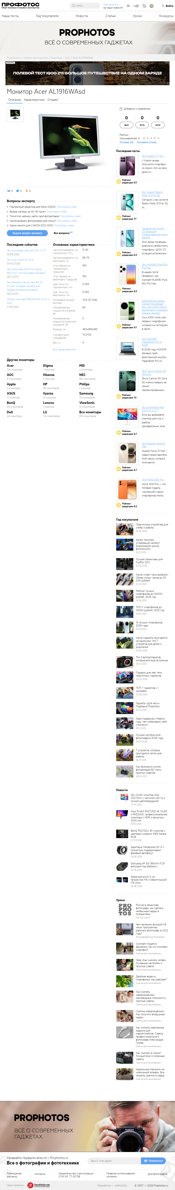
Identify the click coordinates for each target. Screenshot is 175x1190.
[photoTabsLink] (15, 114)
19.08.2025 (141, 613)
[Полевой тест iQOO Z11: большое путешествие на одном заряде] (127, 238)
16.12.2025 (141, 728)
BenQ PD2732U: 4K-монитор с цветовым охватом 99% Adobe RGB (148, 834)
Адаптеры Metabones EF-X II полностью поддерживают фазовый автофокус (147, 850)
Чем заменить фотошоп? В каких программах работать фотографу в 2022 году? (152, 929)
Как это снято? (143, 917)
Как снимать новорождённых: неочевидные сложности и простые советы (151, 996)
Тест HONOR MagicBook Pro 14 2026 (152, 342)
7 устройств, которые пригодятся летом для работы (149, 753)
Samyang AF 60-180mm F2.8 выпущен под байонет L (148, 865)
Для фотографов (157, 1174)
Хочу (157, 125)
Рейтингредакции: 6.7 (129, 469)
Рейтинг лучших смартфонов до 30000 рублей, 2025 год (149, 594)
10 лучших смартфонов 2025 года (149, 624)
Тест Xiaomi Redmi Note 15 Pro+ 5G (152, 194)
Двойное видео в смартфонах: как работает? (151, 978)
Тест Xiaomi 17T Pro (153, 156)
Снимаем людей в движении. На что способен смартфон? (151, 947)
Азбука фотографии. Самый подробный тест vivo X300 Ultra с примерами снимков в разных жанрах (154, 307)
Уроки (137, 16)
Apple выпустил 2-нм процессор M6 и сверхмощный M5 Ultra (149, 880)
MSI (82, 365)
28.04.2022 (141, 776)
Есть (142, 125)
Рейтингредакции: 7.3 (129, 396)
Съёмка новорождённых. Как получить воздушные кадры (150, 1014)
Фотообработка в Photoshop (150, 937)
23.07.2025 (141, 629)
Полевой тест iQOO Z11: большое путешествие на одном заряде (155, 233)
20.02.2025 (141, 565)
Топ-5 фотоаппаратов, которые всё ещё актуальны (152, 659)
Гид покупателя (47, 16)
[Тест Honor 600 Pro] (127, 490)
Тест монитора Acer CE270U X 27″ (26, 250)
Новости (82, 16)
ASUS (11, 393)
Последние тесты (128, 151)
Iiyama (48, 393)
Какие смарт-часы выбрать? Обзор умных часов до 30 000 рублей (152, 577)
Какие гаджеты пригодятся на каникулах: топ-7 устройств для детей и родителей (151, 642)
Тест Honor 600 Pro (153, 479)
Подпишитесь (111, 4)
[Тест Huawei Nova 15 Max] (127, 453)
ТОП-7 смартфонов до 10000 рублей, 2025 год (150, 608)
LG (45, 412)
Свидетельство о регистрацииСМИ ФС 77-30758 (75, 1175)
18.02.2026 (141, 709)
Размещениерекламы (14, 1175)
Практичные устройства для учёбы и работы (152, 526)
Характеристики (34, 100)
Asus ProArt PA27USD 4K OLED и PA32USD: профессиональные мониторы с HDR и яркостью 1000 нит (149, 816)
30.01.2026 (141, 663)
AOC (10, 375)
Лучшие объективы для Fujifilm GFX (149, 561)
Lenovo (48, 403)
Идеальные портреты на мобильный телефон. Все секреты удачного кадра (150, 1072)
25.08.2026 (141, 531)
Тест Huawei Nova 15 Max (153, 445)
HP (45, 384)
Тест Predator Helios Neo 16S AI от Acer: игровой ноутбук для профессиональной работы (25, 286)
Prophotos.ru (161, 1185)
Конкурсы (166, 16)
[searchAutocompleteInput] (86, 5)
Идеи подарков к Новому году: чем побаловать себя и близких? (151, 721)
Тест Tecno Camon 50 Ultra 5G (154, 372)
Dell (10, 412)
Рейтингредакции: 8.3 (129, 253)
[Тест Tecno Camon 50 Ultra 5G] (127, 381)
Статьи (111, 16)
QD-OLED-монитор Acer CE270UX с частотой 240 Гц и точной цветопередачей (148, 798)
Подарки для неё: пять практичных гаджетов (149, 674)
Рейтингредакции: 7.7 (129, 217)
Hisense (49, 375)
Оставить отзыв (146, 142)
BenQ (11, 403)
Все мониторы (90, 412)
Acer (10, 365)
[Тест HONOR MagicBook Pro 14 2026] (127, 349)
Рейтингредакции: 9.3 (129, 181)
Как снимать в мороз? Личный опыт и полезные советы (150, 1056)
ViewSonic (87, 403)
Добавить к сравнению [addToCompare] (137, 108)
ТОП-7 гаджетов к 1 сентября (147, 689)
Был (126, 125)
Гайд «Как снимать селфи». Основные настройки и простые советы (151, 963)
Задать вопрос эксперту (27, 233)
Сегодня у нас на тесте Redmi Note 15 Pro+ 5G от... (155, 203)
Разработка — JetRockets (112, 1185)
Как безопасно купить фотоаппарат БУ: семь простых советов (148, 770)
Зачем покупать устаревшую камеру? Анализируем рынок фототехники (148, 544)
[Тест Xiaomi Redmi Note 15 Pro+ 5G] (127, 202)
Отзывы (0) (126, 142)
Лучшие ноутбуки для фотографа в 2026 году (149, 736)
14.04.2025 (141, 584)
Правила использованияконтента (120, 1175)
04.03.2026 (141, 679)
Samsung (86, 393)
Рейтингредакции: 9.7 (129, 326)
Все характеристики (64, 349)
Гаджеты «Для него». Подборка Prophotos (148, 705)
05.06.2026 (141, 650)
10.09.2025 (141, 600)
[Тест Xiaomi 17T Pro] (127, 166)
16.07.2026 (141, 760)
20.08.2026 (141, 694)
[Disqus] (60, 470)
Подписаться (156, 1160)
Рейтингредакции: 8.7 (129, 432)
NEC (82, 375)
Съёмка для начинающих (148, 953)
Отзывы (53, 100)
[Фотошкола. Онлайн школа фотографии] (38, 1185)
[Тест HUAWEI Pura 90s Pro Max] (127, 274)
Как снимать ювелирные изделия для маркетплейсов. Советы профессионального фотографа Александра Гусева (150, 1035)
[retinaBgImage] (124, 529)
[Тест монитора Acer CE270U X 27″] (127, 417)
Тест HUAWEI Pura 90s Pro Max (155, 266)
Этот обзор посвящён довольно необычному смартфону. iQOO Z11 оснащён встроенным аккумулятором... (155, 249)
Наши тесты (10, 16)
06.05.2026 (141, 741)
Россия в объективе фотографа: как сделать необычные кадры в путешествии (149, 909)
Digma (48, 365)
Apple (11, 384)
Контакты (40, 1174)
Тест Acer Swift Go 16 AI (20, 260)
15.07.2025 (141, 552)
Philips (84, 384)
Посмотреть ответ (67, 207)
